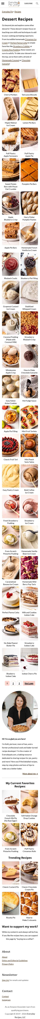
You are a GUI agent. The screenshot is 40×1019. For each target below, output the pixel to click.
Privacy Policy (8, 964)
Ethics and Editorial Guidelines (15, 960)
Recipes (18, 11)
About (4, 957)
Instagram (6, 1000)
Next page (29, 683)
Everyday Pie (7, 11)
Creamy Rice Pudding (11, 50)
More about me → (30, 774)
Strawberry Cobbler (21, 46)
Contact (5, 996)
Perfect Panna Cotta (18, 43)
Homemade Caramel (10, 60)
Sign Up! (5, 980)
